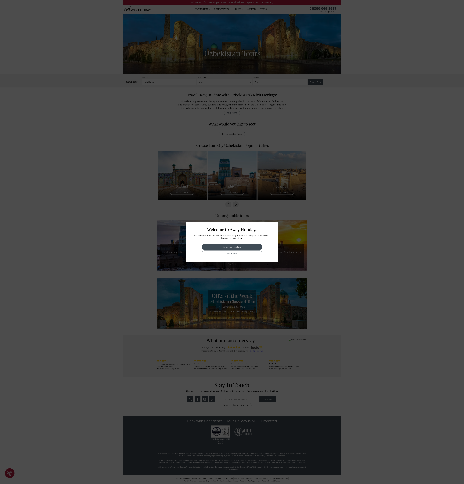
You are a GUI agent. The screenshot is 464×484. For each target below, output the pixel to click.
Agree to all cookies (232, 247)
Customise (232, 253)
